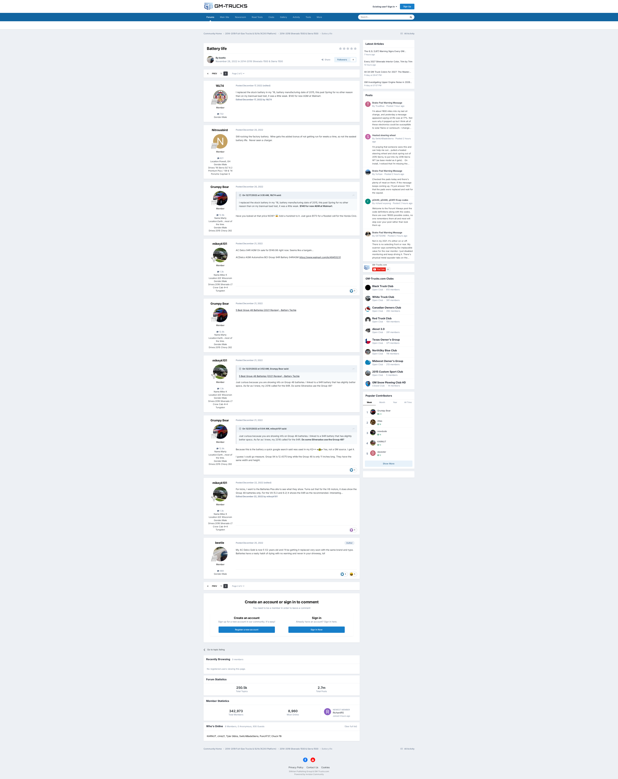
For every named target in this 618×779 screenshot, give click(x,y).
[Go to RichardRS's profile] (327, 711)
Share (326, 59)
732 (221, 114)
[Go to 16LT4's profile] (220, 97)
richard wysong (383, 203)
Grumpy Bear (220, 187)
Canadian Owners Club (386, 307)
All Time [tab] (408, 402)
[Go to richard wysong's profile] (368, 201)
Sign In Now (317, 629)
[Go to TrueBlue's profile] (368, 104)
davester (381, 452)
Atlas (379, 421)
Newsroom (240, 17)
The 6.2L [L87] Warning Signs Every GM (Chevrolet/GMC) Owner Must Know (384, 51)
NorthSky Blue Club (384, 350)
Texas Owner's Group (386, 339)
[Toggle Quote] (240, 195)
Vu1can (379, 174)
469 (221, 571)
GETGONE (380, 235)
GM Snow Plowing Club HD (389, 382)
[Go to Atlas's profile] (373, 422)
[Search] (410, 17)
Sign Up (407, 6)
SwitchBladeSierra (384, 138)
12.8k (221, 215)
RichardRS (338, 712)
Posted (395, 106)
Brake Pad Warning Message (387, 102)
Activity (296, 17)
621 (221, 158)
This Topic (398, 17)
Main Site (224, 17)
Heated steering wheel (384, 135)
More (319, 17)
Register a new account (246, 629)
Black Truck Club (382, 286)
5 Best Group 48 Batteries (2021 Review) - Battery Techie (266, 310)
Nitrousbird (220, 130)
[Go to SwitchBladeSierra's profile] (368, 136)
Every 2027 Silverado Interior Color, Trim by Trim (388, 61)
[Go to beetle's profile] (210, 59)
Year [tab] (395, 402)
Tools (308, 17)
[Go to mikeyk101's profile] (220, 255)
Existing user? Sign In (384, 6)
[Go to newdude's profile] (373, 432)
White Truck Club (383, 297)
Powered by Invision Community (309, 774)
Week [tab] (369, 402)
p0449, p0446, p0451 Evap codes (390, 200)
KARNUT (381, 441)
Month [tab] (382, 402)
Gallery (283, 17)
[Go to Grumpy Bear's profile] (220, 198)
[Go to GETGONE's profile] (368, 234)
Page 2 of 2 (237, 73)
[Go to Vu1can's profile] (368, 172)
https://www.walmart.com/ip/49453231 (320, 257)
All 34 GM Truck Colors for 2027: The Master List (386, 72)
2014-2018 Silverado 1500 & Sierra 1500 (261, 61)
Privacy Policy (296, 767)
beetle (222, 57)
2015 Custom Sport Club (387, 371)
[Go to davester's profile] (373, 453)
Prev (214, 73)
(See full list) (351, 726)
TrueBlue (379, 106)
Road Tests (257, 17)
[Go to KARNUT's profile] (373, 443)
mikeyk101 (219, 243)
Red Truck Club (382, 318)
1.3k (221, 271)
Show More (388, 463)
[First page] (208, 73)
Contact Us (312, 767)
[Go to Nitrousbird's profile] (220, 141)
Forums (210, 17)
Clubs (271, 17)
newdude (382, 431)
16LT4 (220, 85)
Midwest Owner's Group (387, 361)
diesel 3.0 (378, 329)
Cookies (325, 767)
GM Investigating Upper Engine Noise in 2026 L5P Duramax (387, 82)
